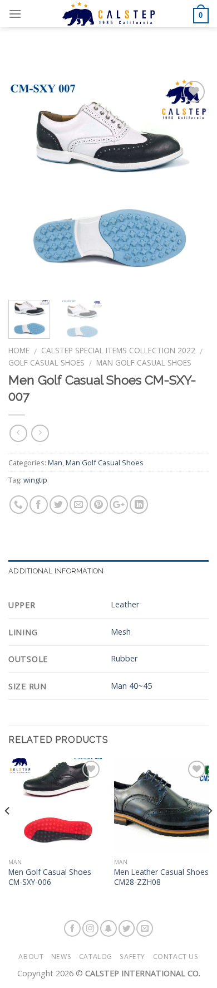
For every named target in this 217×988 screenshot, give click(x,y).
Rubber (124, 658)
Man (55, 463)
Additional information (56, 571)
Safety (132, 956)
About (30, 956)
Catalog (95, 956)
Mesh (121, 631)
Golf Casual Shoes (46, 362)
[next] (191, 184)
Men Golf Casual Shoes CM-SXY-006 (49, 877)
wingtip (35, 480)
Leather (125, 604)
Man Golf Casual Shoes (143, 362)
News (61, 956)
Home (18, 350)
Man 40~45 (131, 685)
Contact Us (176, 956)
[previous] (26, 184)
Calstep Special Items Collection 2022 (118, 350)
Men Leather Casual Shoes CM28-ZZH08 (161, 877)
